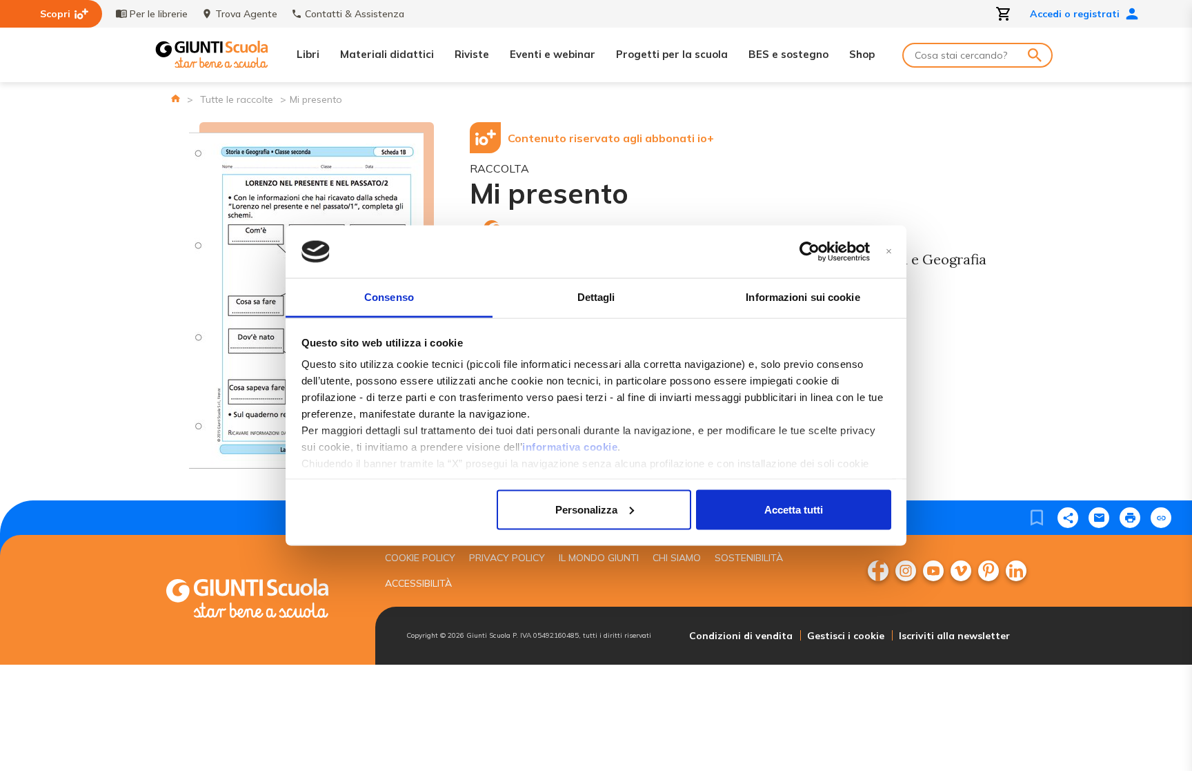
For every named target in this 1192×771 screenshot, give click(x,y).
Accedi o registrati (1075, 14)
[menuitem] (878, 570)
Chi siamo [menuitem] (677, 558)
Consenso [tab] (389, 297)
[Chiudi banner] (888, 251)
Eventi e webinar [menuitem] (552, 54)
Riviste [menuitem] (472, 54)
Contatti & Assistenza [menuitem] (354, 13)
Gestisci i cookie (845, 636)
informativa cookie (569, 447)
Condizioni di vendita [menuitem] (741, 636)
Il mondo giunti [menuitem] (599, 558)
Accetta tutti (793, 509)
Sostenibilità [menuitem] (749, 558)
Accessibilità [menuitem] (418, 583)
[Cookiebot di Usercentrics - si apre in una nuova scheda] (809, 252)
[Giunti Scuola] (212, 55)
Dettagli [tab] (596, 297)
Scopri (55, 14)
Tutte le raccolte (236, 99)
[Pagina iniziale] (175, 98)
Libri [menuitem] (308, 54)
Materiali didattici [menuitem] (387, 54)
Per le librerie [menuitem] (159, 13)
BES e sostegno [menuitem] (788, 54)
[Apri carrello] (1003, 14)
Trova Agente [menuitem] (246, 13)
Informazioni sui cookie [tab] (803, 297)
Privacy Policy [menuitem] (507, 558)
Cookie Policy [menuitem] (420, 558)
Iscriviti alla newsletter (954, 636)
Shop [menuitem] (862, 54)
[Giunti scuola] (261, 600)
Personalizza (586, 509)
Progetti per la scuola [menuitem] (672, 54)
